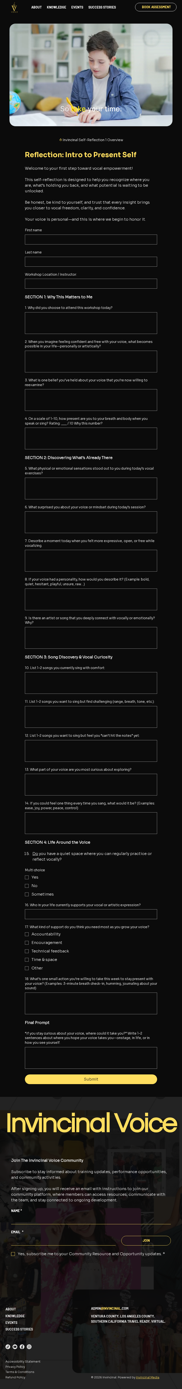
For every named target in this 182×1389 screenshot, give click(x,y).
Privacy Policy (15, 1366)
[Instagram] (29, 1346)
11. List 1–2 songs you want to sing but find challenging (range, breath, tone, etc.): (90, 701)
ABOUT (10, 1309)
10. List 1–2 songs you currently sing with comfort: (65, 668)
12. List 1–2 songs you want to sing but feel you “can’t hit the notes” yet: (82, 735)
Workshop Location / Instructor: (51, 274)
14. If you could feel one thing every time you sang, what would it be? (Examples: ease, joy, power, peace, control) (90, 805)
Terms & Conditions (19, 1372)
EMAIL (17, 1232)
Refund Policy (15, 1377)
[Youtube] (15, 1346)
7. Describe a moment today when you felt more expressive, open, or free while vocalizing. (90, 543)
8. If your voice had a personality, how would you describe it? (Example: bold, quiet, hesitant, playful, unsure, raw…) (87, 581)
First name (33, 230)
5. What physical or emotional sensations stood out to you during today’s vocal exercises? (89, 470)
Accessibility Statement (23, 1361)
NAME (16, 1211)
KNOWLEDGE (15, 1316)
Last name (33, 252)
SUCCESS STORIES (19, 1329)
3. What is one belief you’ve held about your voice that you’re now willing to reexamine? (86, 382)
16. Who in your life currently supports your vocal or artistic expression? (83, 905)
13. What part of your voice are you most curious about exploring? (78, 769)
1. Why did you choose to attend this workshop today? (69, 308)
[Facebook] (22, 1346)
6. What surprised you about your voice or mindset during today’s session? (85, 507)
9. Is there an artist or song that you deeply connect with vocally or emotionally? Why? (90, 620)
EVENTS (11, 1323)
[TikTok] (7, 1346)
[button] (164, 120)
